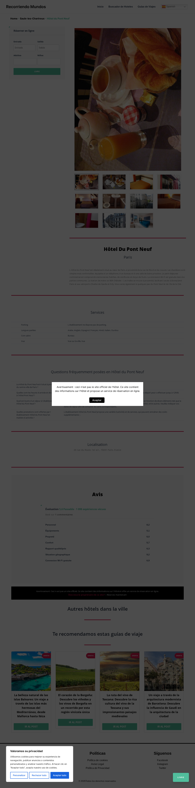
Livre (180, 777)
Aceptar (96, 400)
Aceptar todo (59, 775)
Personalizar (19, 775)
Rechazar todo (39, 775)
